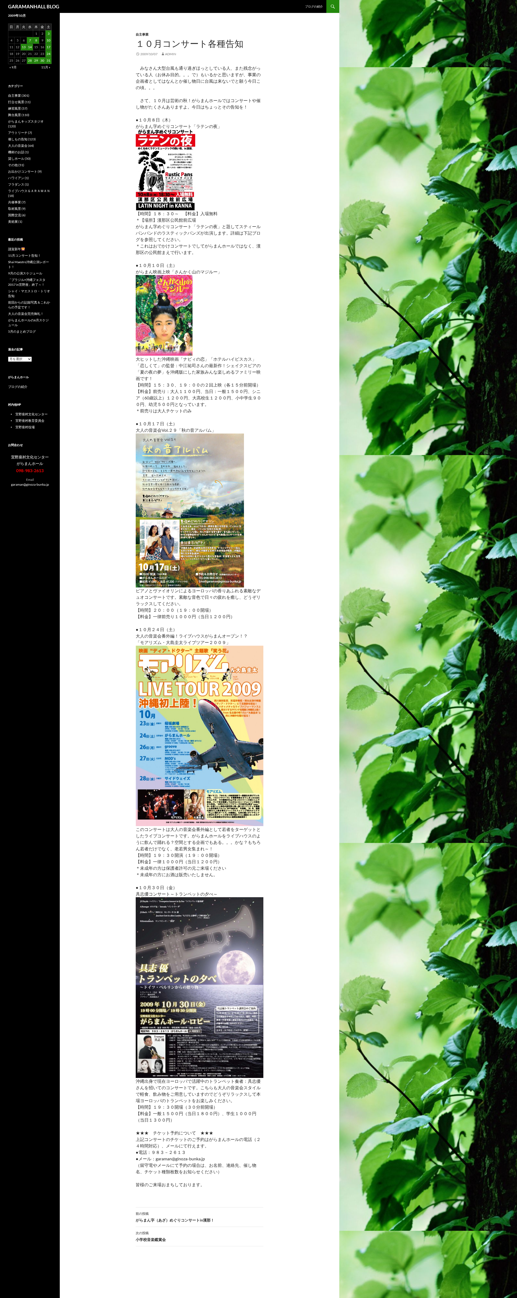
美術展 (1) (15, 222)
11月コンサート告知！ (24, 255)
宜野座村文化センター (31, 414)
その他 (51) (16, 165)
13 (24, 47)
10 (48, 40)
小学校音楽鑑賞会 (151, 1236)
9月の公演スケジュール (25, 273)
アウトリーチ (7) (20, 133)
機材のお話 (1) (18, 152)
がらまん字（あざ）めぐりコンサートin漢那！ (175, 1217)
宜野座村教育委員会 (29, 421)
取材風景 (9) (17, 209)
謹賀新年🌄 (16, 249)
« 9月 (13, 67)
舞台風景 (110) (18, 115)
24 (48, 54)
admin (170, 54)
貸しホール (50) (19, 158)
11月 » (45, 67)
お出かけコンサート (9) (25, 171)
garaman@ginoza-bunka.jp (30, 484)
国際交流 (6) (17, 215)
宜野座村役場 (25, 427)
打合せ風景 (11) (19, 102)
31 (48, 60)
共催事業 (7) (17, 202)
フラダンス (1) (18, 184)
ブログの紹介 (314, 6)
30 (42, 60)
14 (30, 47)
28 (30, 60)
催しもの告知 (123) (22, 139)
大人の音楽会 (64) (21, 146)
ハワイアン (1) (18, 178)
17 (48, 47)
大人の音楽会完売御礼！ (26, 314)
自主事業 (142, 34)
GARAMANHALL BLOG (33, 6)
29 (36, 60)
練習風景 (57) (17, 108)
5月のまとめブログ (22, 331)
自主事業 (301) (18, 95)
